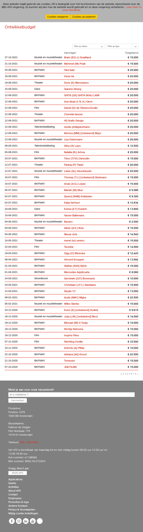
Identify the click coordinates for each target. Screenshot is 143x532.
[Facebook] (11, 521)
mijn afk (17, 472)
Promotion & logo (18, 502)
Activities (13, 486)
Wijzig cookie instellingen (23, 513)
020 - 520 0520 (29, 442)
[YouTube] (32, 521)
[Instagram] (18, 521)
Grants (12, 483)
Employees (15, 498)
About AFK (14, 490)
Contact (13, 494)
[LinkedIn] (25, 521)
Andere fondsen (18, 505)
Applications (15, 479)
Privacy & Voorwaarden (21, 509)
